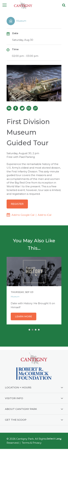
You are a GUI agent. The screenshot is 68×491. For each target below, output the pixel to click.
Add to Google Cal (23, 214)
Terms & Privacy (31, 442)
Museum (21, 20)
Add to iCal (44, 214)
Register (17, 204)
